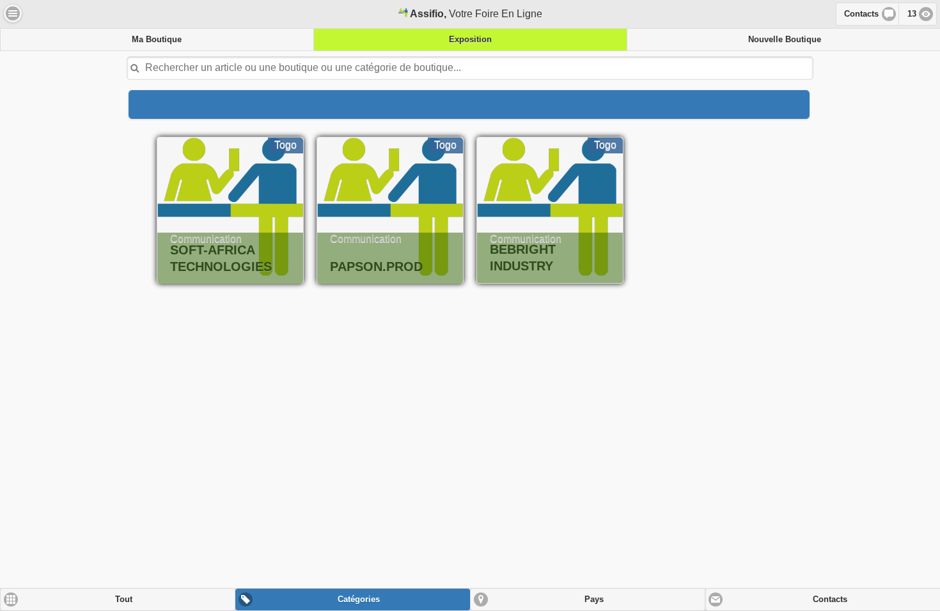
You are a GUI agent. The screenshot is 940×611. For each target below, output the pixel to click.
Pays (594, 599)
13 (911, 14)
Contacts (861, 14)
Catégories (359, 599)
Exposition (470, 39)
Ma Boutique (157, 39)
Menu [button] (12, 13)
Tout (123, 599)
